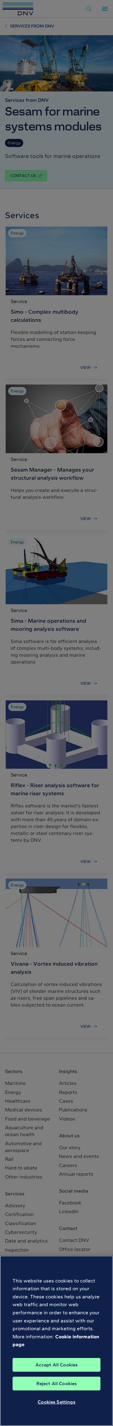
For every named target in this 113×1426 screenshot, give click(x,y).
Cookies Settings (56, 1402)
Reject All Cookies (56, 1383)
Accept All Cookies (56, 1365)
